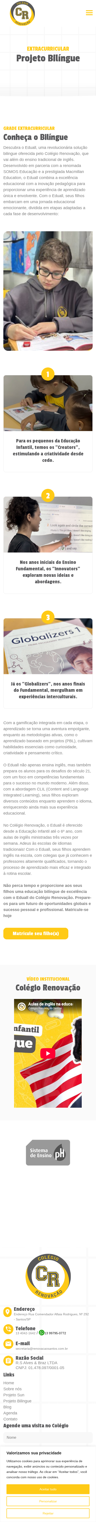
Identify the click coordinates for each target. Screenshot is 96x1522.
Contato (10, 1419)
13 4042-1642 (25, 1333)
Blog (7, 1407)
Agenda (10, 1413)
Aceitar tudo (48, 1489)
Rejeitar (48, 1513)
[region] (48, 1484)
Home (8, 1383)
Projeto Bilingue (17, 1401)
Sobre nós (12, 1389)
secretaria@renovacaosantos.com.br (42, 1348)
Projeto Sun (13, 1395)
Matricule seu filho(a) (36, 933)
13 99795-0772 (55, 1333)
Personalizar (48, 1501)
